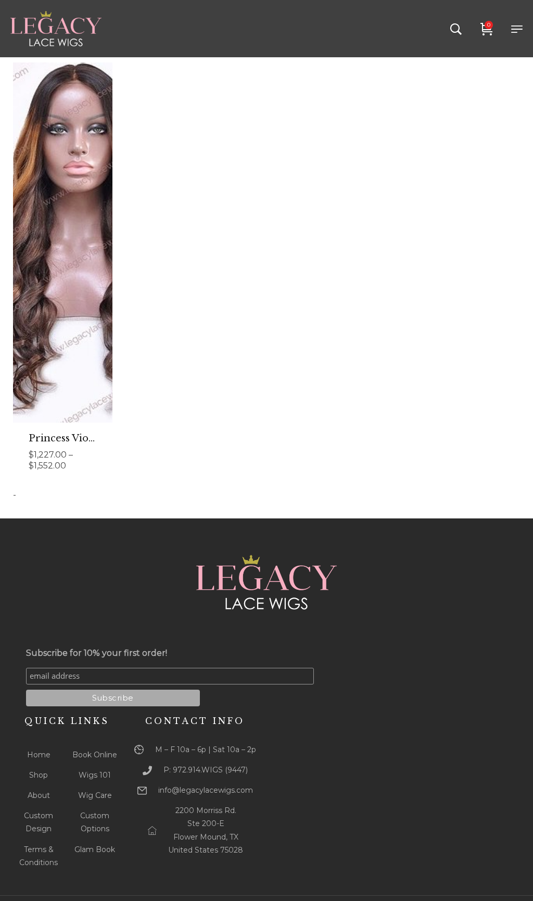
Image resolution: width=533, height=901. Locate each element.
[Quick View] (77, 267)
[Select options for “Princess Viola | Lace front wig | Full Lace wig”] (48, 267)
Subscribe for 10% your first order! (96, 653)
